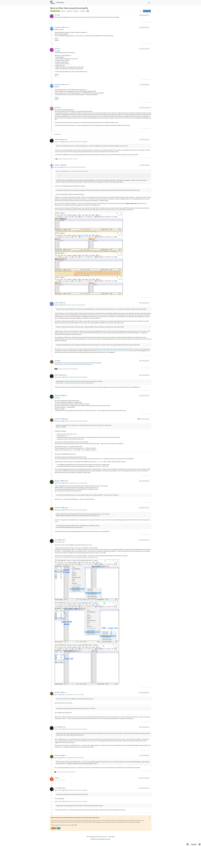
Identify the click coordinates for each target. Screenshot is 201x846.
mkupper (57, 302)
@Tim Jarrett (66, 27)
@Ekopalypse (65, 418)
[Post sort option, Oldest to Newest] (140, 11)
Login (58, 828)
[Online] (52, 166)
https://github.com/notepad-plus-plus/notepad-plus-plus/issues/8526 (73, 364)
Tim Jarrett (57, 15)
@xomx (64, 692)
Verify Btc (57, 778)
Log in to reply (147, 11)
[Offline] (52, 28)
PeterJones (57, 165)
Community (60, 2)
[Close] (149, 817)
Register (54, 828)
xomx (56, 539)
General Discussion (56, 11)
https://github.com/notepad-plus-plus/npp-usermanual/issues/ (112, 350)
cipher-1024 (58, 107)
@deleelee (64, 165)
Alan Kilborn (57, 360)
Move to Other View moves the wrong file (76, 141)
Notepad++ (106, 836)
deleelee (57, 139)
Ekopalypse (57, 395)
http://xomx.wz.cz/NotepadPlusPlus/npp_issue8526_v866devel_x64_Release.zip (75, 557)
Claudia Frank (58, 27)
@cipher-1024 (63, 139)
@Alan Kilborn (63, 375)
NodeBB (99, 839)
